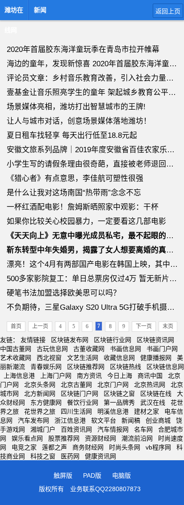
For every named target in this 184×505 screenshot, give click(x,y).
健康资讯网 (100, 456)
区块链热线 (125, 366)
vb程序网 (158, 447)
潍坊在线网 (13, 12)
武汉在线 (152, 402)
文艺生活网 (82, 357)
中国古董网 (15, 348)
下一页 (144, 326)
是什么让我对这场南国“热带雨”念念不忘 (74, 192)
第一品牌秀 (119, 402)
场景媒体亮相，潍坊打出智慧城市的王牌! (76, 107)
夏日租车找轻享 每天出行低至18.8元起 (72, 135)
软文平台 (103, 420)
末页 (168, 326)
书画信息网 (125, 348)
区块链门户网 (79, 393)
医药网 (70, 456)
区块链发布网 (69, 339)
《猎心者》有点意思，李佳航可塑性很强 (75, 178)
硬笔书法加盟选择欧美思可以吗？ (64, 293)
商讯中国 (150, 375)
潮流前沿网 (137, 438)
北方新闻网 (39, 393)
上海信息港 (19, 375)
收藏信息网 (119, 357)
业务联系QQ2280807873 (105, 488)
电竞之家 (24, 447)
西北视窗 (49, 357)
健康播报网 (155, 357)
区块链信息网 (165, 366)
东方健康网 (46, 402)
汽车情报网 (113, 429)
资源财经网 (100, 438)
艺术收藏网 (15, 357)
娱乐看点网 (27, 438)
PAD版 (92, 475)
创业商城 (158, 420)
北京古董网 (76, 384)
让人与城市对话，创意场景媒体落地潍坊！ (79, 121)
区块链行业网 (112, 339)
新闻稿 (130, 420)
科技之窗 (42, 456)
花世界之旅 (39, 411)
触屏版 (63, 475)
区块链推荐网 (86, 366)
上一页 (40, 326)
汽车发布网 (33, 420)
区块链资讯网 (155, 339)
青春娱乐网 (46, 366)
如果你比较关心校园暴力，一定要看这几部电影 (86, 221)
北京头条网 (39, 384)
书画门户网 (162, 348)
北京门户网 (113, 384)
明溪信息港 (113, 411)
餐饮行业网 (82, 402)
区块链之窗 (119, 393)
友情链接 (33, 339)
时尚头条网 (124, 447)
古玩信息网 (52, 348)
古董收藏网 (89, 348)
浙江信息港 (70, 420)
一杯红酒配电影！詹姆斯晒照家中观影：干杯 (83, 207)
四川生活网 (76, 411)
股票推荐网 (63, 438)
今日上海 (119, 375)
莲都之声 (54, 447)
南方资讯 (89, 375)
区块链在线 (155, 393)
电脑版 (121, 475)
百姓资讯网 (76, 429)
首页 (16, 326)
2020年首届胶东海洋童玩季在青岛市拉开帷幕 (83, 49)
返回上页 (167, 11)
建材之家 (146, 411)
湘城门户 (42, 429)
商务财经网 (88, 447)
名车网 (143, 429)
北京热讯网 (149, 384)
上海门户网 (55, 375)
